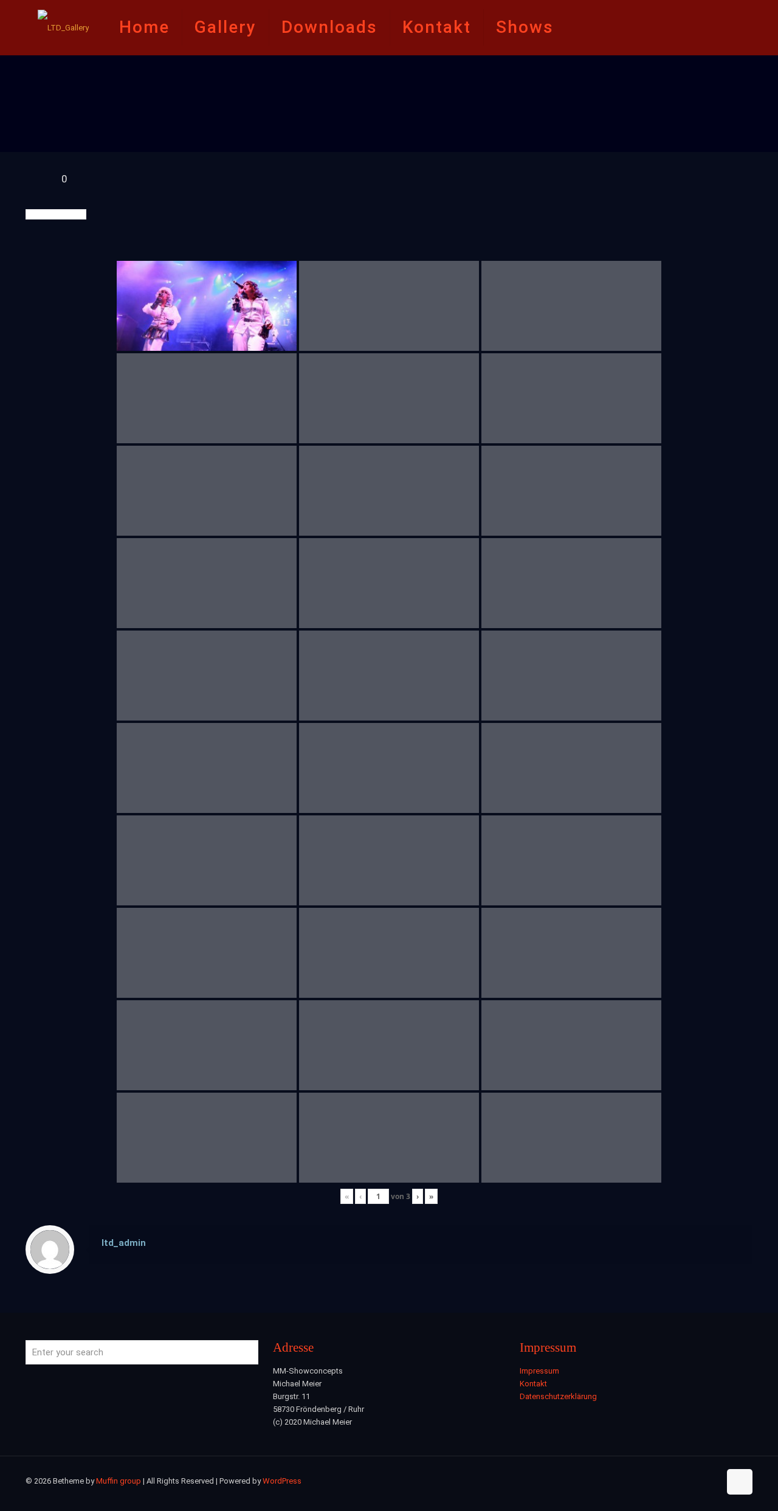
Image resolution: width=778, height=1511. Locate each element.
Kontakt (533, 1383)
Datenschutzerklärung (558, 1396)
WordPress (282, 1480)
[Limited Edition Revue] (63, 27)
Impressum (539, 1370)
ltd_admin (124, 1242)
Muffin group (118, 1480)
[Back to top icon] (739, 1482)
